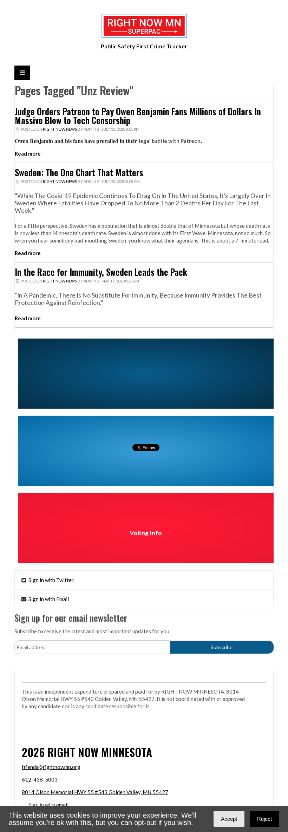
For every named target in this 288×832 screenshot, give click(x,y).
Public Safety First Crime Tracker (144, 46)
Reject (264, 819)
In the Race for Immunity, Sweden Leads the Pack (101, 272)
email (62, 805)
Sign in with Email (48, 599)
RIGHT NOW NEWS (60, 129)
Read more (28, 153)
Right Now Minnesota (99, 752)
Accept (229, 819)
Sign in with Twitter (50, 580)
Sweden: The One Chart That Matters (79, 172)
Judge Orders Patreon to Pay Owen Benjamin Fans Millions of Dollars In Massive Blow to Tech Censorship (138, 116)
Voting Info (146, 533)
